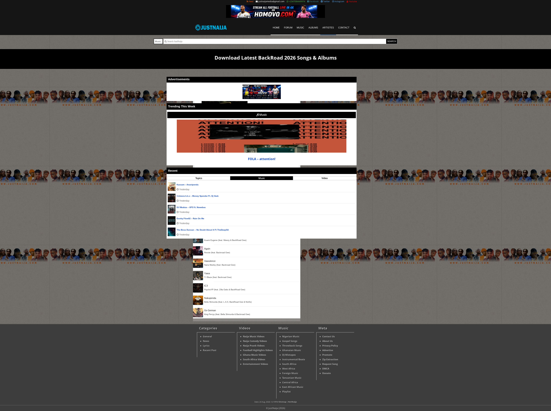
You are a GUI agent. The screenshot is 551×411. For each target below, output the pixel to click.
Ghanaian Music (291, 350)
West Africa (288, 368)
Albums (313, 27)
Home (276, 27)
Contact (343, 27)
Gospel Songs (289, 341)
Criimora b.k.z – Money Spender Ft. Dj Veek (198, 196)
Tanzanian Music (291, 377)
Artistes (328, 27)
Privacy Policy (330, 345)
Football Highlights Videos (258, 350)
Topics (198, 178)
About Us (327, 341)
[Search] (355, 28)
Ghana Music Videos (254, 354)
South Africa (289, 364)
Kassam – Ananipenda (187, 184)
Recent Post (209, 350)
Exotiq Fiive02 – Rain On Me (190, 218)
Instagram (339, 1)
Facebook (314, 1)
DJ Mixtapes (289, 354)
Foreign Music (290, 373)
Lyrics (206, 345)
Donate (326, 373)
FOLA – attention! (261, 159)
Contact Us (328, 336)
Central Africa (290, 382)
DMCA (325, 368)
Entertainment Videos (255, 364)
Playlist (286, 391)
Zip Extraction (330, 359)
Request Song (330, 364)
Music (300, 27)
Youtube (352, 1)
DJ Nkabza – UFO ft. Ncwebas (191, 207)
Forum (288, 27)
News (206, 341)
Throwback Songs (292, 345)
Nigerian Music (290, 336)
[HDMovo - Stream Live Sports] (275, 17)
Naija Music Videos (253, 336)
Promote (327, 354)
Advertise (327, 350)
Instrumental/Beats (293, 359)
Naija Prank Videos (254, 345)
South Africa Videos (254, 359)
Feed (250, 1)
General (207, 336)
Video (325, 178)
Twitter (326, 1)
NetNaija (292, 402)
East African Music (292, 387)
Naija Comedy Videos (255, 341)
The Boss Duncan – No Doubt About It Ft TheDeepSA (203, 230)
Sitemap (282, 402)
